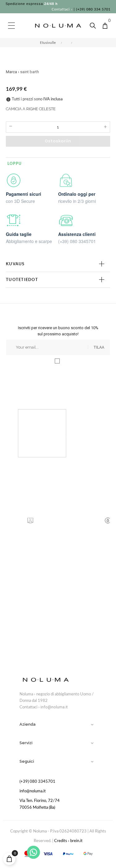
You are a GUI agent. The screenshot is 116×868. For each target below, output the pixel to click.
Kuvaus (15, 264)
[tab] (58, 264)
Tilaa (98, 347)
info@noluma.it (54, 707)
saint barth (29, 71)
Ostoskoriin (58, 141)
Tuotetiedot (22, 280)
